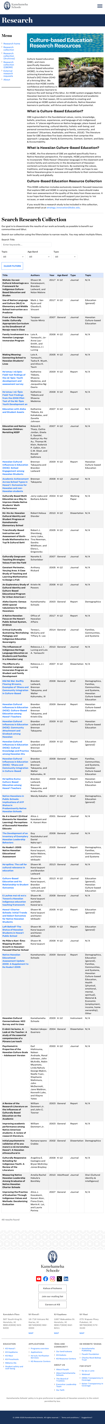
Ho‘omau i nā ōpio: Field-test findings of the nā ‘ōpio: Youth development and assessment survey (13, 378)
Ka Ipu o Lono (88, 1371)
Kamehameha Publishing (88, 1349)
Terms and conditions (70, 1417)
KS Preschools (12, 1359)
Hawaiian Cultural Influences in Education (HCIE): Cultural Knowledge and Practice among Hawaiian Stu (15, 747)
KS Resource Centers (40, 1361)
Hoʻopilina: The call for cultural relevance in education (14, 867)
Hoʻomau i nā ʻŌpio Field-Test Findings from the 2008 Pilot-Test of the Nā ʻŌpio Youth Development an (14, 398)
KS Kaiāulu (61, 1355)
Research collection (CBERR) (8, 64)
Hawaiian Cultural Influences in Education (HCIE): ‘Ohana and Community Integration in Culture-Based (15, 765)
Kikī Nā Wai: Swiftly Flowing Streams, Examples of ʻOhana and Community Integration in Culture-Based (15, 687)
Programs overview (40, 1348)
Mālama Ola (10, 1363)
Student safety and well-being (14, 1367)
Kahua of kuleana (52, 1288)
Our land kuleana (64, 1351)
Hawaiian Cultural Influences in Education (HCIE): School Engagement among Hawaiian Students (15, 468)
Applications (36, 1352)
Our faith (60, 1390)
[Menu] (99, 6)
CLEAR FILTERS (12, 266)
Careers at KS (52, 1304)
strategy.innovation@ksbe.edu (63, 207)
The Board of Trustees (62, 1380)
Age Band (33, 252)
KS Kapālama (11, 1352)
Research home (11, 43)
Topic (4, 252)
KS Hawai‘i (10, 1348)
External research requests (8, 73)
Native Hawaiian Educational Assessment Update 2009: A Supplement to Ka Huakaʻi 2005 (15, 961)
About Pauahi (62, 1369)
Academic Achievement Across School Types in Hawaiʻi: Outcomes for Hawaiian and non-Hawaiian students (15, 485)
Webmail (86, 1374)
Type (56, 252)
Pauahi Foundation (90, 1354)
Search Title (8, 239)
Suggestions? (86, 1417)
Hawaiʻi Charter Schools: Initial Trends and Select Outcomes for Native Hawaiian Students (14, 915)
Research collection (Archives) (9, 56)
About (6, 79)
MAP (31, 1333)
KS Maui (9, 1356)
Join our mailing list (52, 1296)
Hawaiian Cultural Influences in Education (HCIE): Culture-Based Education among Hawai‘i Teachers (15, 710)
